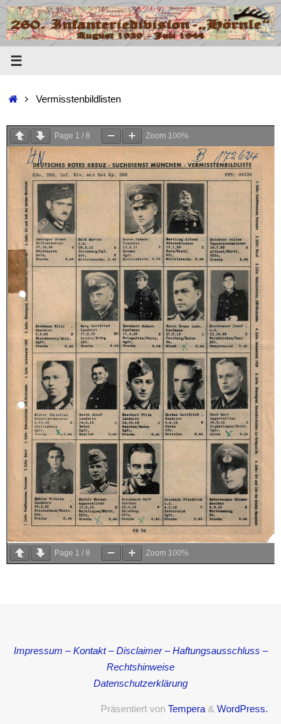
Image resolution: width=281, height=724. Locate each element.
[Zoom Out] (111, 136)
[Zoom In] (132, 136)
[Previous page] (19, 136)
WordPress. (242, 709)
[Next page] (40, 136)
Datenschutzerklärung (140, 683)
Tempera (186, 709)
